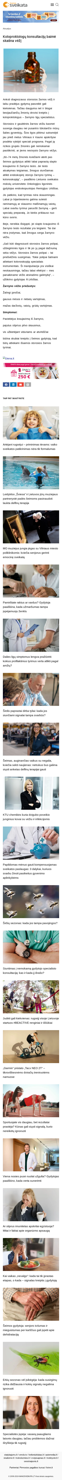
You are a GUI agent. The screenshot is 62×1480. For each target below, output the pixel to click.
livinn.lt (49, 1467)
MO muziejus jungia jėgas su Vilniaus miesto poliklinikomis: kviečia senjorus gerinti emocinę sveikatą (30, 553)
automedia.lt (51, 1454)
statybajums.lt (10, 1454)
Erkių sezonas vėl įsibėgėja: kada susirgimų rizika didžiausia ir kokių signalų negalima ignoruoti (30, 1384)
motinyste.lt (52, 1458)
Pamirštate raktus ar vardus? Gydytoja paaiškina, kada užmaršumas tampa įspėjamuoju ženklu (26, 607)
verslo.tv (23, 1454)
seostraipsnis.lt (31, 1461)
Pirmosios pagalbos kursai (32, 1467)
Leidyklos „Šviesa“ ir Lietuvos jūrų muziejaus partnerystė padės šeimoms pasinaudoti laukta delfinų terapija (30, 499)
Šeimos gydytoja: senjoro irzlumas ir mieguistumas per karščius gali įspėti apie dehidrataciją (28, 1330)
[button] (52, 4)
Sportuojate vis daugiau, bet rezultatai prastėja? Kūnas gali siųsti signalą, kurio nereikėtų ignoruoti (27, 1127)
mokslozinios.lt (23, 1458)
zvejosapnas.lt (38, 1458)
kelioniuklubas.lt (36, 1454)
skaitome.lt (9, 1458)
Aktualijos (7, 29)
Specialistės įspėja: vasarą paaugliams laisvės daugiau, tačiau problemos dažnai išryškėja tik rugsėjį (28, 1438)
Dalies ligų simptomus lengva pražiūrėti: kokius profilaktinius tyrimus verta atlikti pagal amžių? (30, 661)
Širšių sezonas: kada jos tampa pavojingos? (30, 923)
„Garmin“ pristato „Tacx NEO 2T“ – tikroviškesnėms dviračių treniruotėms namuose (26, 1072)
